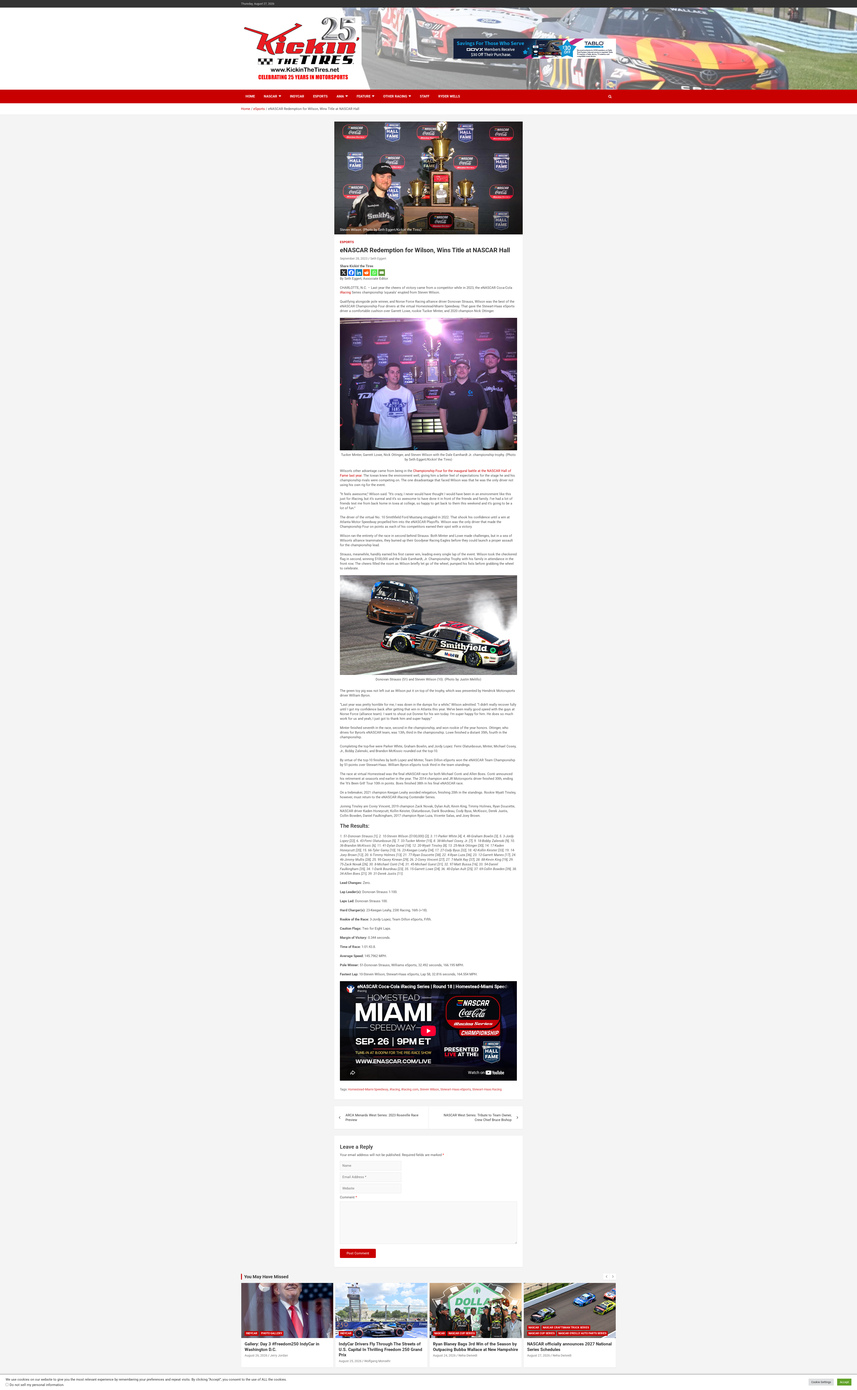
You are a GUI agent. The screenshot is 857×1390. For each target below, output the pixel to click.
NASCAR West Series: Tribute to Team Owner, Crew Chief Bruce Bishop (478, 1117)
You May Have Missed (266, 1276)
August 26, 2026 (538, 1355)
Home (250, 96)
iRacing (345, 292)
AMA (340, 96)
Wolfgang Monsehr (283, 1361)
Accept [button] (844, 1382)
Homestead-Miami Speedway (368, 1089)
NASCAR (270, 96)
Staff (424, 96)
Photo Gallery (554, 1333)
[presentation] (606, 1277)
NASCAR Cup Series (367, 1333)
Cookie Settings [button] (821, 1382)
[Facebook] (351, 272)
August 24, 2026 (350, 1355)
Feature (363, 96)
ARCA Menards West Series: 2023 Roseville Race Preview (381, 1117)
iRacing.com (409, 1089)
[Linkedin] (359, 272)
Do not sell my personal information (36, 1385)
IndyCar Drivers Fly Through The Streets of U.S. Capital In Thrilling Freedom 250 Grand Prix (286, 1349)
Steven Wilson (429, 1089)
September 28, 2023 (354, 258)
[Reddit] (366, 272)
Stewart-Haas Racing (487, 1089)
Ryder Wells (449, 96)
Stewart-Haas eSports (455, 1089)
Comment (348, 1197)
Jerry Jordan (561, 1355)
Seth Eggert (378, 258)
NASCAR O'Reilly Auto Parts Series (488, 1333)
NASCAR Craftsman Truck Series (472, 1327)
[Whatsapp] (374, 272)
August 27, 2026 (444, 1355)
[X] (343, 272)
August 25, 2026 (256, 1361)
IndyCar (297, 96)
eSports (320, 96)
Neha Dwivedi (373, 1355)
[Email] (381, 272)
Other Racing (395, 96)
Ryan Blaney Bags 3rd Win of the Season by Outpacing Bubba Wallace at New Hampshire (381, 1346)
